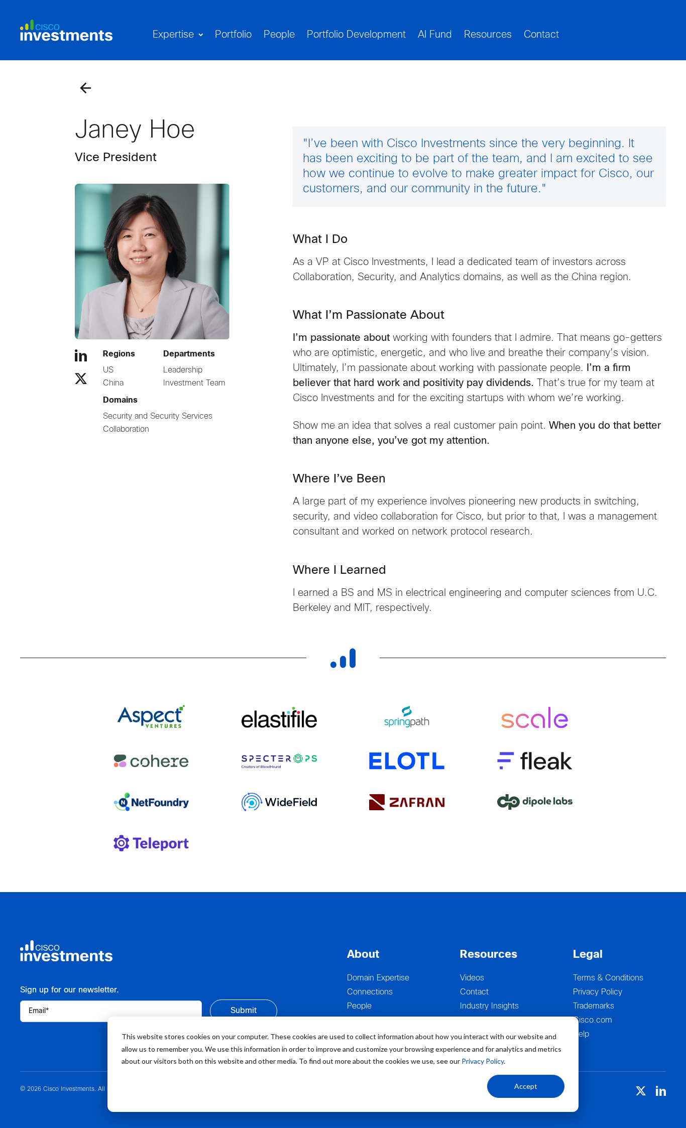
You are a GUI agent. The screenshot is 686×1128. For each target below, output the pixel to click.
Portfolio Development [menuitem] (356, 35)
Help (581, 1034)
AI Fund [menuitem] (435, 35)
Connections (370, 992)
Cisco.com (592, 1020)
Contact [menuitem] (541, 35)
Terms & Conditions (608, 978)
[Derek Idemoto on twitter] (81, 378)
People (359, 1006)
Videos (472, 978)
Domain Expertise (378, 978)
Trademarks (593, 1006)
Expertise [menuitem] (173, 35)
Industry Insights (489, 1006)
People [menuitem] (279, 35)
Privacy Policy (483, 1061)
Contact (474, 992)
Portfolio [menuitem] (233, 35)
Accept (525, 1086)
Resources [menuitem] (488, 35)
